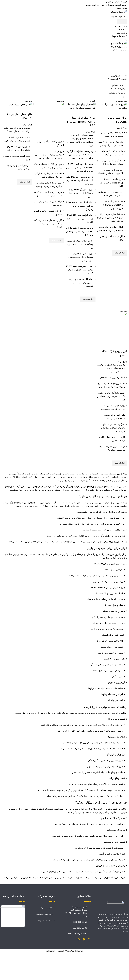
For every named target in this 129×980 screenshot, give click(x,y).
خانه (125, 76)
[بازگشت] (124, 58)
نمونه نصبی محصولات (44, 914)
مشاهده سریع (124, 469)
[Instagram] (78, 939)
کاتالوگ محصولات (46, 908)
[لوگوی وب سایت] (119, 12)
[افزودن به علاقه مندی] (124, 457)
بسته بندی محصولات (45, 920)
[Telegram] (84, 939)
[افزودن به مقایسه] (124, 346)
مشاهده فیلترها (117, 85)
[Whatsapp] (89, 939)
